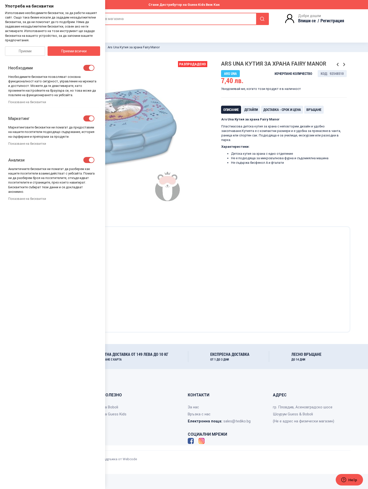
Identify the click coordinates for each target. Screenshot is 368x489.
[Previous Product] (337, 64)
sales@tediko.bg (237, 421)
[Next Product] (344, 64)
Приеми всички (74, 51)
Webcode (130, 459)
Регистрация (332, 21)
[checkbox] (88, 68)
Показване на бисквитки (27, 102)
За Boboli (110, 407)
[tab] (231, 110)
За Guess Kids (114, 414)
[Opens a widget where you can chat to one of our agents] (349, 480)
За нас (193, 407)
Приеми (25, 51)
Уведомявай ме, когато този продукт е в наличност (261, 89)
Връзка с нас (199, 414)
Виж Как (213, 5)
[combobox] (176, 19)
